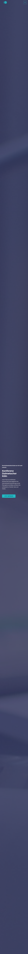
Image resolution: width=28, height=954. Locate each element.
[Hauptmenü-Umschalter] (25, 2)
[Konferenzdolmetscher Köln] (5, 2)
